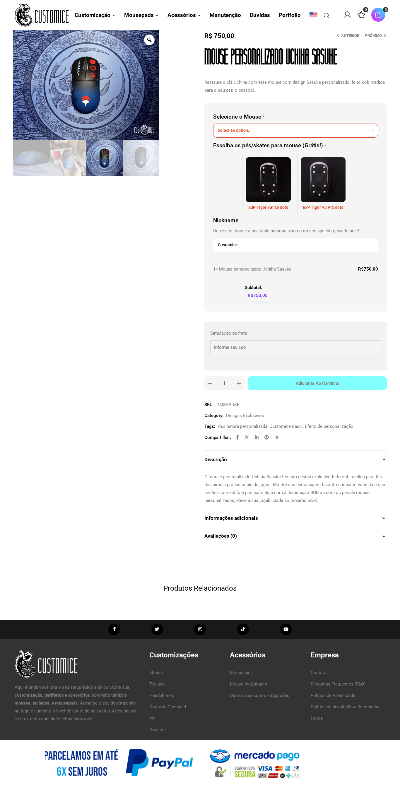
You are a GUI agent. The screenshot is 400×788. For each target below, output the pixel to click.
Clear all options (229, 287)
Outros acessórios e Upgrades (259, 695)
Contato (319, 672)
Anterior (350, 35)
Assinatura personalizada (242, 426)
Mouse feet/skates (248, 684)
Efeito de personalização (329, 426)
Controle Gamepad (167, 707)
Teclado (157, 684)
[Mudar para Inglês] (313, 14)
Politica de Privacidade (333, 695)
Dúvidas (260, 15)
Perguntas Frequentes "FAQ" (338, 684)
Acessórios (181, 15)
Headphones (161, 695)
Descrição (215, 459)
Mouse (156, 672)
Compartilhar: (217, 437)
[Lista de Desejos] (361, 17)
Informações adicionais (231, 518)
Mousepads (139, 15)
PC (152, 718)
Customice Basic (286, 426)
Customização (92, 15)
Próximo (373, 35)
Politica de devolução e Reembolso (345, 707)
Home (317, 718)
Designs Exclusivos (245, 415)
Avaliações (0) (220, 536)
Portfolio (290, 15)
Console (157, 729)
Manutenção (225, 15)
